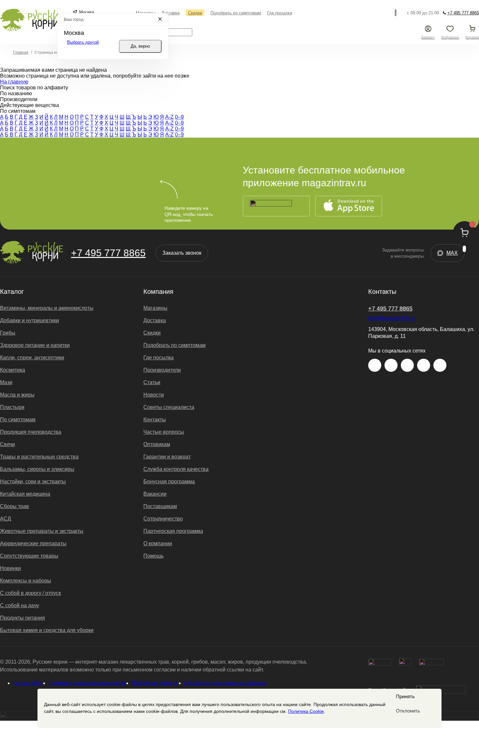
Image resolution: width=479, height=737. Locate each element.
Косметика (12, 370)
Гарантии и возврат (167, 456)
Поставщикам (160, 506)
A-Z (169, 117)
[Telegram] (396, 12)
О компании (157, 543)
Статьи (151, 382)
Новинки (10, 568)
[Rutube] (439, 365)
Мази (6, 382)
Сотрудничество (163, 518)
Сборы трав (14, 506)
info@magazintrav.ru (392, 318)
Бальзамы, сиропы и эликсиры (37, 469)
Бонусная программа (169, 481)
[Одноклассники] (423, 365)
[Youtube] (407, 365)
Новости (153, 395)
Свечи (7, 444)
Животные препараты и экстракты (41, 531)
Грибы (7, 333)
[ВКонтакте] (391, 365)
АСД (5, 518)
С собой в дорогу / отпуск (30, 593)
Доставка (154, 320)
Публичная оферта (155, 683)
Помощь (153, 556)
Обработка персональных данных (225, 683)
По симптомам (18, 419)
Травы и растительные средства (39, 456)
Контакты (154, 419)
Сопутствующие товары (29, 556)
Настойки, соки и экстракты (33, 481)
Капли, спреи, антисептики (32, 357)
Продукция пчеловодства (30, 432)
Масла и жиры (17, 395)
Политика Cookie (306, 711)
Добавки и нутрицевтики (29, 320)
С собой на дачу (19, 605)
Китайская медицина (25, 494)
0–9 (179, 117)
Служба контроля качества (176, 469)
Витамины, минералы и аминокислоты (47, 308)
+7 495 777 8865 (108, 253)
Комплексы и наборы (25, 580)
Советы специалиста (168, 407)
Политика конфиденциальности (87, 683)
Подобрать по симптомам (174, 345)
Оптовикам (156, 444)
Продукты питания (22, 618)
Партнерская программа (173, 531)
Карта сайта (27, 683)
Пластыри (12, 407)
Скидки (152, 333)
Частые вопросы (163, 432)
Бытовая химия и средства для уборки (47, 630)
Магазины (155, 308)
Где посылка (158, 357)
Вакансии (155, 494)
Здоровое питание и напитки (35, 345)
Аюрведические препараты (33, 543)
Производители (162, 370)
